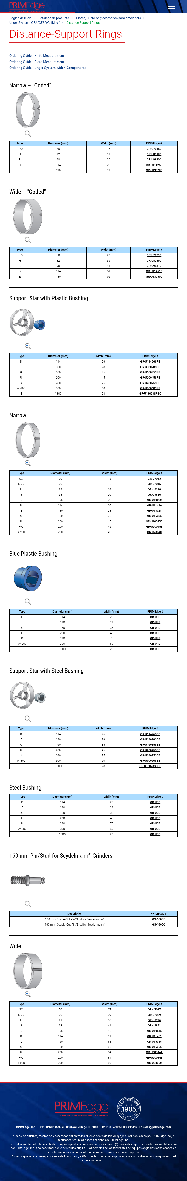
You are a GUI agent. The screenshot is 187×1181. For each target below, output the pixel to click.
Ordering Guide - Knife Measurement (36, 56)
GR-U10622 (154, 500)
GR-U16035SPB (150, 372)
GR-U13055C (154, 276)
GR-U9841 (154, 1025)
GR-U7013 (154, 478)
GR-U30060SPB (150, 388)
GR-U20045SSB (150, 750)
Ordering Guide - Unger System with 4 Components (47, 68)
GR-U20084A (154, 1052)
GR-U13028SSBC (150, 766)
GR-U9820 (154, 494)
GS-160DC (159, 924)
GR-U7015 (154, 484)
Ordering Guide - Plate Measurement (36, 62)
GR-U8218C (154, 154)
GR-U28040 (154, 532)
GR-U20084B (154, 1057)
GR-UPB (155, 617)
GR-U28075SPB (150, 383)
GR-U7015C (154, 148)
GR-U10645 (154, 1031)
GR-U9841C (154, 266)
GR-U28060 (154, 1063)
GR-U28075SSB (150, 755)
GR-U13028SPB (150, 367)
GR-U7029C (154, 255)
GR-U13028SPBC (150, 393)
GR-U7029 (154, 1015)
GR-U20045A (154, 521)
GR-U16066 (154, 1047)
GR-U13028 (154, 510)
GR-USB (155, 802)
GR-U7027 (154, 1009)
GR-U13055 (154, 1041)
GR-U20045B (154, 526)
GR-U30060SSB (150, 760)
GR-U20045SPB (150, 377)
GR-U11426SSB (150, 734)
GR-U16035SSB (150, 744)
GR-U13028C (154, 170)
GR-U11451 (154, 1036)
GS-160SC (158, 919)
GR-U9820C (154, 159)
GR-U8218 (154, 489)
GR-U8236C (154, 260)
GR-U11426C (154, 165)
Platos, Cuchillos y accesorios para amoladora (108, 18)
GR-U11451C (154, 271)
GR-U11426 (154, 505)
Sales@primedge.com (157, 1127)
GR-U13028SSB (150, 739)
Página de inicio (20, 18)
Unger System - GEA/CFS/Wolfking (34, 22)
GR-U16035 (154, 516)
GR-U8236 (154, 1020)
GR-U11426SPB (150, 361)
